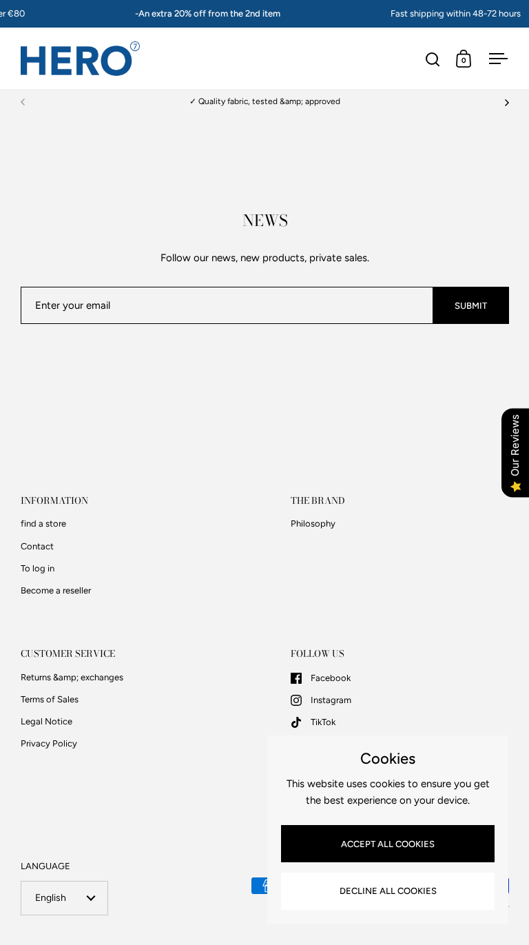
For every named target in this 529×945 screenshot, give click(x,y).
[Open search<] (433, 59)
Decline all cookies (388, 891)
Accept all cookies (388, 844)
